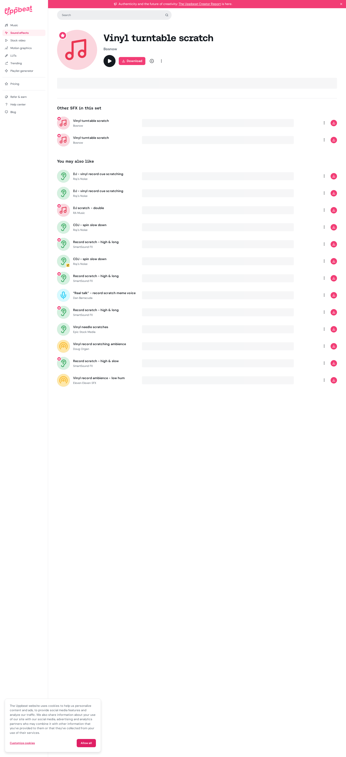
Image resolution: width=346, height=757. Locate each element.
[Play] (110, 61)
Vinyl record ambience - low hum (99, 378)
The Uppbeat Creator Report (200, 4)
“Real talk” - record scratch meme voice (104, 293)
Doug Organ (81, 349)
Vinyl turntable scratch (91, 121)
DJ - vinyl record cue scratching (98, 174)
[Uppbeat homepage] (24, 10)
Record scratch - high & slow (96, 361)
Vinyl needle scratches (90, 327)
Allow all (86, 743)
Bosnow (110, 49)
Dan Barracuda (83, 298)
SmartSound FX (83, 247)
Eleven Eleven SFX (84, 383)
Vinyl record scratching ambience (99, 344)
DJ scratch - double (88, 208)
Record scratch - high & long (96, 242)
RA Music (79, 213)
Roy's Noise (80, 179)
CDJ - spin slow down (90, 225)
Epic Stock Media (84, 332)
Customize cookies (22, 743)
